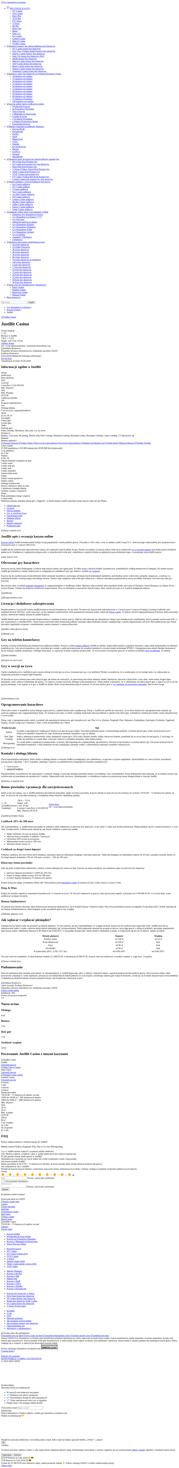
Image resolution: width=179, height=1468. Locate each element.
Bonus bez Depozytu (45, 46)
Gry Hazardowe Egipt (22, 229)
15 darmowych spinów (22, 79)
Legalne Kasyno (19, 116)
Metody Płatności (36, 126)
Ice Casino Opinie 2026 (17, 1254)
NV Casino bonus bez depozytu (26, 48)
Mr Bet (15, 26)
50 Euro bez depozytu (22, 282)
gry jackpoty (94, 571)
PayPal (15, 134)
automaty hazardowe (35, 585)
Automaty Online (40, 212)
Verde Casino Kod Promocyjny (26, 172)
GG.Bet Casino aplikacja (23, 194)
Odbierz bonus (7, 343)
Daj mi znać (6, 358)
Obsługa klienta (14, 518)
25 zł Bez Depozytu (21, 247)
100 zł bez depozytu (21, 262)
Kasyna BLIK (18, 129)
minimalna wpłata (69, 882)
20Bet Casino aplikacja (22, 204)
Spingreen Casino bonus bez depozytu (29, 71)
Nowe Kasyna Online (16, 1244)
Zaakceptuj (6, 1455)
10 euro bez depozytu (21, 270)
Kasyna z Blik (13, 1276)
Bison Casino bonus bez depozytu (27, 66)
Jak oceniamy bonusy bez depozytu (22, 1323)
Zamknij (17, 1455)
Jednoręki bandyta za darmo (24, 222)
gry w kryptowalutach (141, 549)
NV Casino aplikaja (21, 187)
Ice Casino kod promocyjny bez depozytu (30, 164)
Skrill (14, 136)
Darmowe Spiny (54, 74)
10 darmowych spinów (22, 76)
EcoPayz (16, 151)
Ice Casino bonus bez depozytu (20, 1303)
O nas (9, 1313)
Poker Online (18, 287)
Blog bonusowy (14, 297)
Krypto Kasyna (19, 146)
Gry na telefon (18, 234)
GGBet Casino (18, 43)
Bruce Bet (16, 28)
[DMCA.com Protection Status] (49, 1348)
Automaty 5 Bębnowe (22, 237)
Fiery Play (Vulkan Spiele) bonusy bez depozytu (33, 51)
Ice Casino (17, 36)
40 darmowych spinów (22, 91)
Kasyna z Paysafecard (16, 1289)
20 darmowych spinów (22, 81)
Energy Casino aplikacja (23, 207)
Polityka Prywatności (10, 1356)
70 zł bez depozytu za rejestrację (26, 260)
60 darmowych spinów (22, 96)
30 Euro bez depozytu (22, 280)
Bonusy (10, 521)
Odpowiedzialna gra (16, 1326)
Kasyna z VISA (14, 1283)
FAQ (9, 1316)
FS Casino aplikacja (21, 197)
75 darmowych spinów (22, 99)
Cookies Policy (8, 1351)
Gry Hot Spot (18, 219)
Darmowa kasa (38, 242)
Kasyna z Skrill (13, 1281)
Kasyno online (37, 104)
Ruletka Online (19, 290)
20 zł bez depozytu (20, 244)
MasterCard (17, 139)
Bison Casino (115, 612)
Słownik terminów (15, 1318)
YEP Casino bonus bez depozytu (26, 64)
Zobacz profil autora (10, 990)
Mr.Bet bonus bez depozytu (24, 59)
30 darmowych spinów (22, 86)
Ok (3, 1442)
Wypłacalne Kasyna (21, 106)
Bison (14, 31)
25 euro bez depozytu (21, 277)
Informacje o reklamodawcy (19, 1328)
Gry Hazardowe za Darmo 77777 (27, 217)
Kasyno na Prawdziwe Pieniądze (21, 1239)
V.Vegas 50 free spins (16, 1306)
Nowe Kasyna (18, 111)
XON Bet (16, 18)
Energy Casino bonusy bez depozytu (28, 53)
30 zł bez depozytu (20, 249)
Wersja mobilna (13, 510)
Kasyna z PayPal (14, 1273)
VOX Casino (12, 1256)
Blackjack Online (20, 292)
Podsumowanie (13, 526)
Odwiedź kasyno (8, 1065)
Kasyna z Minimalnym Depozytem (22, 1241)
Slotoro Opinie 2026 (16, 1261)
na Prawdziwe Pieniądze (23, 109)
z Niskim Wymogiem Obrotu (25, 121)
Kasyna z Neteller (15, 1286)
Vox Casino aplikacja (21, 192)
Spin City (16, 33)
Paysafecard (17, 131)
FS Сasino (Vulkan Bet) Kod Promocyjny (30, 177)
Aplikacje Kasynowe (41, 182)
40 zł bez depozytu (20, 252)
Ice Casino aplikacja (21, 184)
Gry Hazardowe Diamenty (24, 227)
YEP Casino (12, 1266)
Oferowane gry (13, 505)
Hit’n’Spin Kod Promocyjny (24, 162)
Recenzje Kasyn (14, 1249)
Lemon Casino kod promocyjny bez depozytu (32, 179)
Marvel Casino (18, 41)
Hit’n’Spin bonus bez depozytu (20, 1296)
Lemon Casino (18, 38)
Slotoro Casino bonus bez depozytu (28, 69)
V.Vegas (16, 23)
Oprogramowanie (14, 516)
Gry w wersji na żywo (16, 513)
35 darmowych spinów (22, 89)
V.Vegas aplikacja (20, 189)
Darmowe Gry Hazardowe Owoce (27, 214)
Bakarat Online (19, 295)
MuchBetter (17, 156)
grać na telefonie (152, 650)
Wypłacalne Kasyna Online (19, 1236)
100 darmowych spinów (23, 101)
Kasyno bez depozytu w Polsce (20, 1293)
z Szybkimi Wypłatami (22, 119)
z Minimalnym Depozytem (24, 114)
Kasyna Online (13, 1234)
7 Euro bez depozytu (21, 267)
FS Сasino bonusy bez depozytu (21, 1298)
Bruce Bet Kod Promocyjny (24, 167)
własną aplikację (82, 645)
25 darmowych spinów (22, 84)
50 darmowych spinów (22, 94)
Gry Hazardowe (39, 285)
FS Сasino (17, 21)
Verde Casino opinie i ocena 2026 (21, 1264)
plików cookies (138, 1450)
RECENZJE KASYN (20, 8)
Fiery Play (16, 16)
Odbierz (4, 1227)
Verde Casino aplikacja (22, 209)
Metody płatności (14, 523)
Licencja (10, 508)
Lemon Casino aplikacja (23, 199)
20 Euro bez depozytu (22, 275)
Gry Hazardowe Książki (23, 224)
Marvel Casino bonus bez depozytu (27, 61)
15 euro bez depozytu (21, 272)
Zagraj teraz (54, 804)
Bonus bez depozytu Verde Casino (22, 1301)
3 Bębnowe (17, 239)
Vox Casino (17, 13)
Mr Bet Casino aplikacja (23, 202)
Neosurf (15, 154)
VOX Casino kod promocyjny (25, 174)
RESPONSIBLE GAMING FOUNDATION (21, 1358)
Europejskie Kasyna (21, 124)
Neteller (15, 144)
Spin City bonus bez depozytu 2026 (28, 56)
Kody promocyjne (51, 159)
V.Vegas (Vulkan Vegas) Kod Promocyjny (31, 169)
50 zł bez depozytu (20, 254)
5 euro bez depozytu (21, 265)
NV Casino (17, 11)
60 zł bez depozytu (20, 257)
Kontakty (11, 1311)
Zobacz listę (6, 1465)
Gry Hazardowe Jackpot (23, 232)
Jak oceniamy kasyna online (19, 1321)
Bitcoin (15, 149)
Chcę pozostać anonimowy (16, 1181)
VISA (15, 141)
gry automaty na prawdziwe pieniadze (130, 684)
